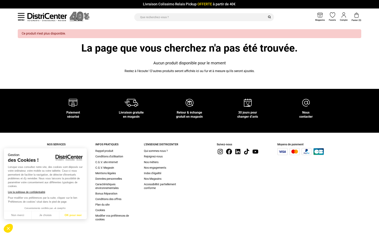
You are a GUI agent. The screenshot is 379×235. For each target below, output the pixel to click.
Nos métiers (151, 162)
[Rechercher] (269, 17)
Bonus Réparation (106, 193)
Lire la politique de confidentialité (26, 192)
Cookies (100, 210)
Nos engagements (155, 167)
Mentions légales (105, 173)
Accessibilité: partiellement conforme (160, 186)
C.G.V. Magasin (104, 167)
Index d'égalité (152, 173)
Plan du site (102, 204)
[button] (8, 228)
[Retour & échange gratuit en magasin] (189, 102)
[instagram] (220, 151)
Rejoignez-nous (153, 156)
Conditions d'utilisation (109, 156)
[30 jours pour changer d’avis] (248, 102)
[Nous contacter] (306, 102)
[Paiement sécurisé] (73, 102)
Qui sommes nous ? (156, 150)
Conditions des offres (108, 199)
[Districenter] (47, 17)
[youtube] (255, 151)
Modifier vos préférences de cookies (112, 217)
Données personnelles (108, 178)
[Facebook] (229, 151)
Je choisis (45, 215)
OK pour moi (73, 215)
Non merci (17, 215)
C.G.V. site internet (106, 162)
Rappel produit (104, 150)
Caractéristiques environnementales (107, 186)
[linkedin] (237, 151)
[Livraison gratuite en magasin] (131, 102)
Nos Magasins (152, 178)
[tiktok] (246, 151)
